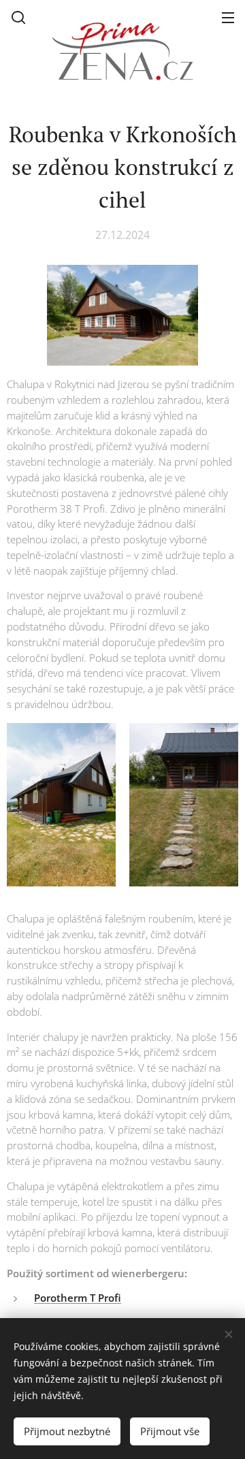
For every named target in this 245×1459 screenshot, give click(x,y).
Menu (228, 17)
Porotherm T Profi (77, 1297)
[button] (18, 17)
